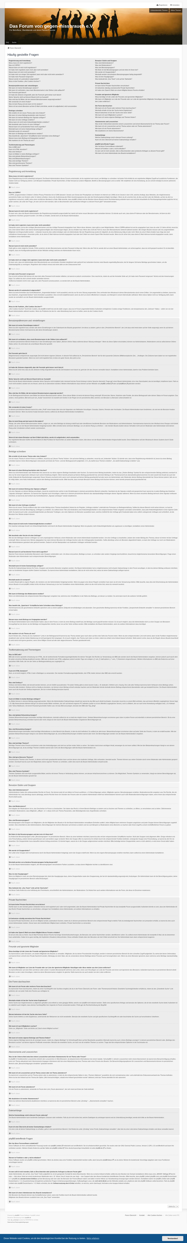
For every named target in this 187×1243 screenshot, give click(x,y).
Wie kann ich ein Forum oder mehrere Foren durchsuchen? (115, 108)
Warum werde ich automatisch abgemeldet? (24, 79)
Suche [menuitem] (14, 42)
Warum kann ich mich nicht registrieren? (23, 67)
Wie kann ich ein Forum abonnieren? (108, 128)
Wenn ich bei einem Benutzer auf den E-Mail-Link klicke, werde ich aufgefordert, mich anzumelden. (43, 106)
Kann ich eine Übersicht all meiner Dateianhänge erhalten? (115, 140)
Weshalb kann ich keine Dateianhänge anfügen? (26, 129)
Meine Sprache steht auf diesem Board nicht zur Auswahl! (28, 97)
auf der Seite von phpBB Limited (51, 1148)
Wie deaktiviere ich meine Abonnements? (109, 131)
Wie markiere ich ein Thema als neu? (21, 140)
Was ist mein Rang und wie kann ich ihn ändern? (26, 104)
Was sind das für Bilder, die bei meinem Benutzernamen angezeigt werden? (35, 99)
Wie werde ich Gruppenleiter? (105, 72)
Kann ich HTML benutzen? (18, 149)
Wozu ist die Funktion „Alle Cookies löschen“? (24, 81)
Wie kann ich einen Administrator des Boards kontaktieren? (115, 153)
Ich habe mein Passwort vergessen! (21, 77)
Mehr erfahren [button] (93, 1238)
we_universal (14, 1220)
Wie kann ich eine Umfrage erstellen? (22, 120)
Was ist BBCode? (15, 147)
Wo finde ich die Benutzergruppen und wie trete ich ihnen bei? (116, 70)
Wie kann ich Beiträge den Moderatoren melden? (26, 134)
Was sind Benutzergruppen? (105, 67)
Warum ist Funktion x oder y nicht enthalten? (110, 149)
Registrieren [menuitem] (163, 5)
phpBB (17, 1215)
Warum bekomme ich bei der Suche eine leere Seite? (113, 113)
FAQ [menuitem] (7, 42)
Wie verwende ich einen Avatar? (20, 102)
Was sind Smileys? (15, 152)
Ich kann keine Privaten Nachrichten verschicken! (112, 86)
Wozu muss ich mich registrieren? (20, 63)
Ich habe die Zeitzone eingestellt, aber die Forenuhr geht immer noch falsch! (35, 95)
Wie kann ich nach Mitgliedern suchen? (108, 115)
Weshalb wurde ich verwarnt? (19, 131)
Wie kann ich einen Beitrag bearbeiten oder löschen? (27, 115)
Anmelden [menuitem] (175, 5)
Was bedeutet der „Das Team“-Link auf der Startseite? (113, 79)
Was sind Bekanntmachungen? (19, 159)
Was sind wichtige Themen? (18, 161)
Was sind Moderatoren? (103, 65)
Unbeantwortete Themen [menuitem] (159, 10)
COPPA (122, 227)
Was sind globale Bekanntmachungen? (22, 156)
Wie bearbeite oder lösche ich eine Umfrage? (24, 124)
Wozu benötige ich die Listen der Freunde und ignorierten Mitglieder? (119, 97)
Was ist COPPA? (14, 65)
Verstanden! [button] (173, 1238)
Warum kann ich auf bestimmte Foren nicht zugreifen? (27, 127)
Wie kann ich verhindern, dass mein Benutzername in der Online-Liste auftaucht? (37, 90)
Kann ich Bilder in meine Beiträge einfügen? (24, 154)
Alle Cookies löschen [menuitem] (155, 1215)
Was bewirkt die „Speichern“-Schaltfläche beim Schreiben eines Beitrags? (34, 136)
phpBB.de (122, 384)
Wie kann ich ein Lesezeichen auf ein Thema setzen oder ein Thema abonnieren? (123, 126)
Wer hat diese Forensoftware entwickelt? (109, 146)
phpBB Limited (105, 384)
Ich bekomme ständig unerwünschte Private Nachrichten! (114, 88)
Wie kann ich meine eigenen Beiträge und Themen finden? (115, 117)
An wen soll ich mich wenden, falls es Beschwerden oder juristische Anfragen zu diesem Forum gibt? (129, 151)
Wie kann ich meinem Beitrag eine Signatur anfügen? (27, 117)
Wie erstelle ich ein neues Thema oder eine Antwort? (27, 113)
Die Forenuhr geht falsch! (17, 92)
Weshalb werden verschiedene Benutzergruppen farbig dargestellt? (118, 74)
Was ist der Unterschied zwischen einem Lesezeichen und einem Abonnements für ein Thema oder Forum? (132, 124)
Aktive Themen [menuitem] (176, 10)
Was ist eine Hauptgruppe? (104, 77)
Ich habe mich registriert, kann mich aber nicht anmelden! (28, 70)
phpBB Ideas (107, 1160)
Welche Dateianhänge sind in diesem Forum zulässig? (114, 137)
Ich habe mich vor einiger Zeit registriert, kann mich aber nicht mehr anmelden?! (36, 74)
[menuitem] (11, 1222)
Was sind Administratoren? (104, 63)
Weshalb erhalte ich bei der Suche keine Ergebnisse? (113, 110)
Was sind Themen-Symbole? (19, 165)
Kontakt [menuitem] (142, 1215)
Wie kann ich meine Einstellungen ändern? (24, 88)
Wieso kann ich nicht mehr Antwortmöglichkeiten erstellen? (29, 122)
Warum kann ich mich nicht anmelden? (22, 72)
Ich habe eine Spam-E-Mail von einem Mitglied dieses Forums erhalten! (120, 90)
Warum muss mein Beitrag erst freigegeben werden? (27, 138)
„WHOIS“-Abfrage (162, 1174)
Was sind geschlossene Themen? (20, 163)
